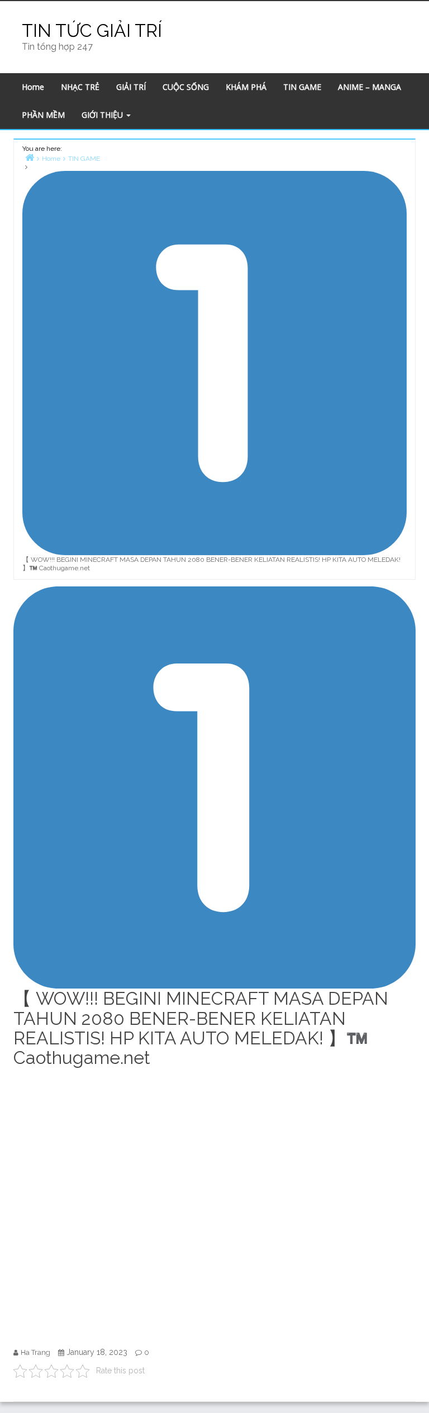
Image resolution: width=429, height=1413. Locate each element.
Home (33, 87)
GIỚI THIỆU (103, 114)
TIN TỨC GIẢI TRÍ (92, 30)
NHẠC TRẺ (80, 87)
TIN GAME (302, 87)
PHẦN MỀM (43, 114)
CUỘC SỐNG (186, 87)
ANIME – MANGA (369, 87)
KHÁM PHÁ (246, 87)
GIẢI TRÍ (131, 87)
